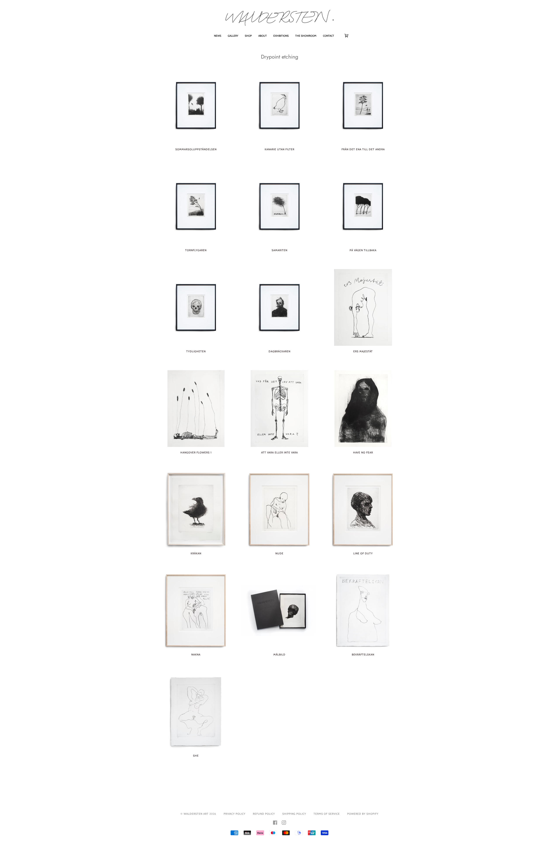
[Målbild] (279, 610)
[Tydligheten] (195, 307)
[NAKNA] (196, 610)
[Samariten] (279, 206)
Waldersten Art (196, 813)
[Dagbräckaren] (279, 307)
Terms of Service (327, 813)
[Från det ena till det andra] (363, 105)
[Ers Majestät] (363, 307)
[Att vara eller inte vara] (279, 408)
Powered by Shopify (362, 813)
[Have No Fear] (363, 408)
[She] (195, 711)
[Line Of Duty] (363, 509)
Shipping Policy (294, 813)
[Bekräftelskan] (363, 610)
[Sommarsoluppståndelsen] (195, 105)
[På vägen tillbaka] (363, 206)
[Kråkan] (196, 509)
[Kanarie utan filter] (279, 105)
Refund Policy (264, 813)
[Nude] (279, 509)
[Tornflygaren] (195, 206)
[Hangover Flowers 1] (195, 408)
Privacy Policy (234, 813)
